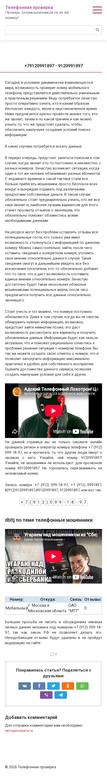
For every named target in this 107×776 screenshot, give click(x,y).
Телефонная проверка (29, 7)
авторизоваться (19, 730)
